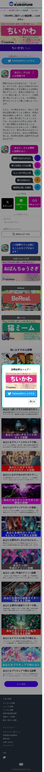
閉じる (32, 401)
